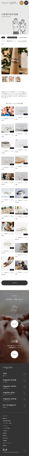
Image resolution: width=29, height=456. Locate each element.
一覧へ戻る (14, 283)
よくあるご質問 (6, 428)
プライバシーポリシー (7, 443)
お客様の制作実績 (6, 421)
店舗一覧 (5, 418)
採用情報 (5, 440)
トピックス (5, 416)
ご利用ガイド (5, 430)
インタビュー (5, 425)
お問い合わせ (5, 438)
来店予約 (5, 433)
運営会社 (5, 445)
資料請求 (5, 435)
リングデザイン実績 (7, 423)
